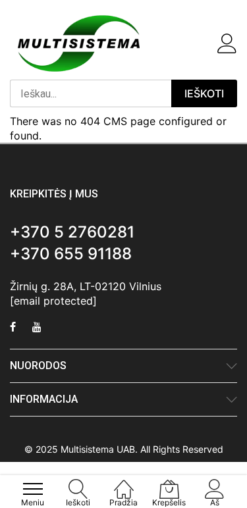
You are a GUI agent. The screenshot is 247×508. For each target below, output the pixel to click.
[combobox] (90, 93)
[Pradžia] (124, 482)
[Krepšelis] (204, 43)
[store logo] (79, 43)
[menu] (33, 489)
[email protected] (53, 300)
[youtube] (36, 328)
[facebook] (13, 328)
